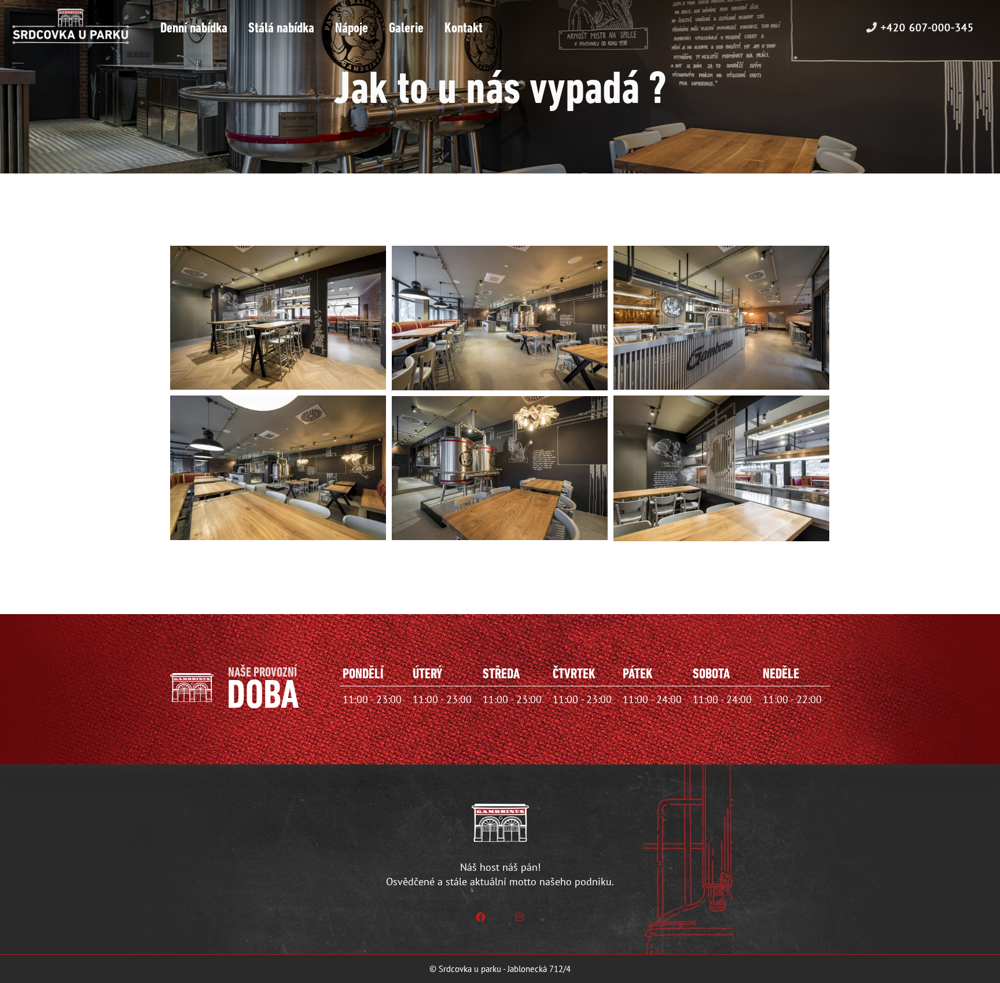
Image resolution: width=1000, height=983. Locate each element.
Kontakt (463, 28)
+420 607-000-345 (925, 27)
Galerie (406, 28)
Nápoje (351, 28)
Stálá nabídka (281, 28)
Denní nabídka (193, 28)
